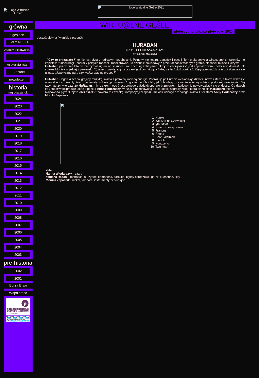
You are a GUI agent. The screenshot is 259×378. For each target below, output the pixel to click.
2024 (18, 99)
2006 (18, 232)
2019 (18, 136)
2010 (18, 203)
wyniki (63, 37)
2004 (18, 247)
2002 (18, 271)
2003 (18, 255)
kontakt (19, 72)
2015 (18, 166)
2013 (18, 180)
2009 (18, 210)
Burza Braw (18, 285)
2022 (18, 114)
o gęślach (17, 35)
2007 (18, 225)
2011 (18, 195)
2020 (18, 128)
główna (18, 26)
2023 (18, 106)
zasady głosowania (17, 49)
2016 (18, 158)
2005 (18, 240)
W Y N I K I (19, 42)
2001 (18, 278)
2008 (18, 218)
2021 (18, 121)
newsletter (17, 79)
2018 (18, 143)
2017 (18, 151)
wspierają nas (16, 64)
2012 (18, 188)
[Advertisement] (18, 347)
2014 (18, 173)
